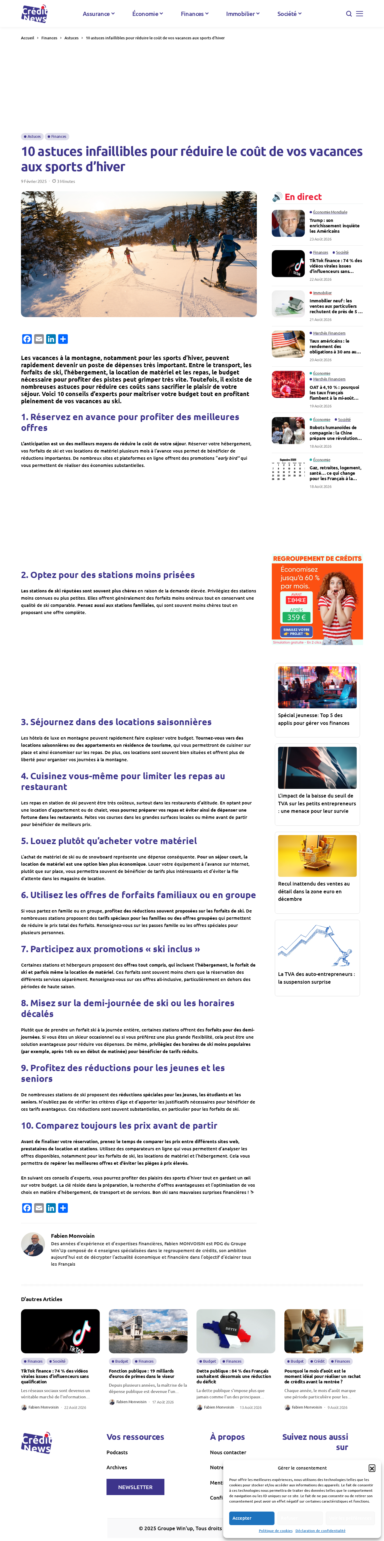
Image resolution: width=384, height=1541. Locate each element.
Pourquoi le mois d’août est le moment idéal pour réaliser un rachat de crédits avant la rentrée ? (322, 1376)
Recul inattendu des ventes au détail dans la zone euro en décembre (314, 891)
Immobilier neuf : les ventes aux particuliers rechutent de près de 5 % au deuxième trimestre (336, 306)
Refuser (289, 1518)
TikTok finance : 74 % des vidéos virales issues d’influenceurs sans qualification (336, 265)
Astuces (71, 38)
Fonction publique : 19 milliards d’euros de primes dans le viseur (141, 1373)
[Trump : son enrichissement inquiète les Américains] (288, 223)
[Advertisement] (192, 86)
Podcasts (117, 1452)
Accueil (27, 38)
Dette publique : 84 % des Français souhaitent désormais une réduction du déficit (233, 1376)
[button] (372, 1468)
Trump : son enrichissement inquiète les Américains (335, 225)
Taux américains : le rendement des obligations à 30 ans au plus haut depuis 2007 (333, 346)
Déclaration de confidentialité (321, 1530)
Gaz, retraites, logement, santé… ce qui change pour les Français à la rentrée (336, 473)
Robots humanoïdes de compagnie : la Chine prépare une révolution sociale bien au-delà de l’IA (333, 432)
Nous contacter (228, 1452)
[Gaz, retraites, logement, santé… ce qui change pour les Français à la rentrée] (288, 470)
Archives (116, 1467)
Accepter (241, 1518)
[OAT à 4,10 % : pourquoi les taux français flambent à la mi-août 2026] (288, 384)
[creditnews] (34, 13)
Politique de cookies (275, 1530)
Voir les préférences (350, 1518)
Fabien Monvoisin (72, 1235)
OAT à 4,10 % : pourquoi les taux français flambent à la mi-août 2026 (334, 392)
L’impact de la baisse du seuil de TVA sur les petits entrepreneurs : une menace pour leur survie (317, 803)
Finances (49, 38)
